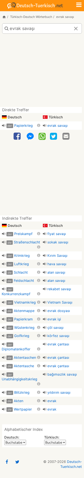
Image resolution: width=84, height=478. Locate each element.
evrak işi (54, 319)
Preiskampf (23, 234)
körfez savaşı (58, 336)
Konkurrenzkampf (16, 294)
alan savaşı (56, 272)
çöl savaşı (55, 327)
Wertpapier (23, 409)
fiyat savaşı (56, 234)
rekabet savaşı (59, 289)
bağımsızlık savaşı (62, 374)
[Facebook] (17, 136)
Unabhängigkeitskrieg (19, 379)
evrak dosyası (58, 311)
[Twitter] (54, 136)
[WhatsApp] (42, 136)
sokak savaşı (57, 242)
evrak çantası (58, 344)
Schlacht (21, 272)
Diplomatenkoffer (16, 349)
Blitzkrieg (22, 392)
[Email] (66, 136)
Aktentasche (24, 366)
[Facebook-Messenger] (30, 136)
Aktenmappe (24, 311)
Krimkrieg (22, 255)
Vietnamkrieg (25, 302)
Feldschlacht (24, 280)
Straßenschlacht (27, 242)
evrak (51, 401)
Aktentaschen (25, 357)
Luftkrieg (21, 264)
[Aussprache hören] (3, 125)
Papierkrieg (23, 125)
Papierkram (23, 319)
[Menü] (79, 5)
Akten (18, 401)
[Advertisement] (42, 72)
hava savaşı (56, 264)
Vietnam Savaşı (59, 302)
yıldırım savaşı (58, 392)
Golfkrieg (21, 336)
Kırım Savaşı (57, 255)
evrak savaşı (57, 125)
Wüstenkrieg (24, 327)
